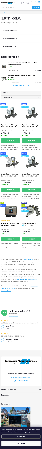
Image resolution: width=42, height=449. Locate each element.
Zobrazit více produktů (20, 85)
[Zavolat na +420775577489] (27, 2)
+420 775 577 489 (22, 381)
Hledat (36, 7)
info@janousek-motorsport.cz (22, 377)
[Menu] (39, 2)
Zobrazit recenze (13, 316)
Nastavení (21, 436)
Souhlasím (21, 443)
